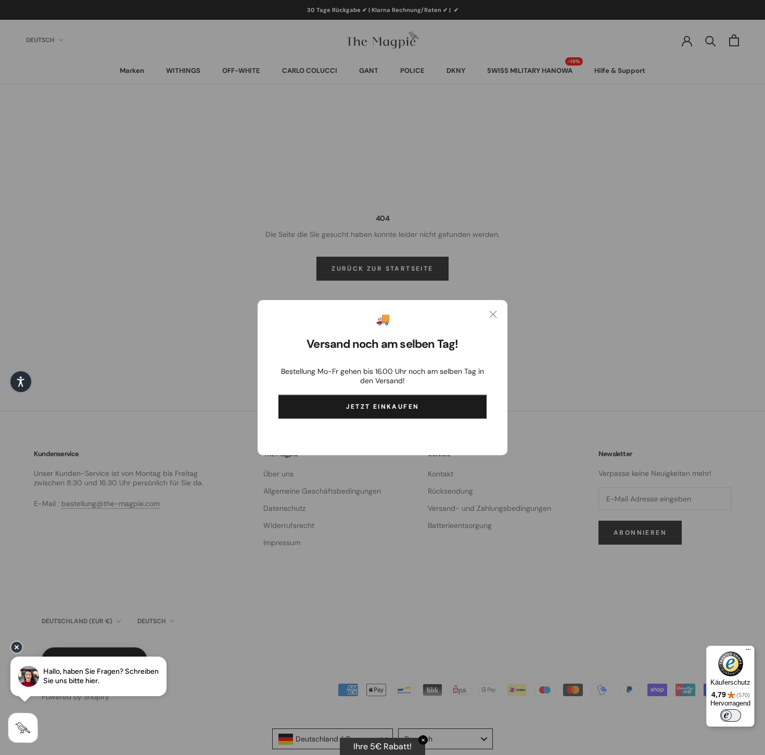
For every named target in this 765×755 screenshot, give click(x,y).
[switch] (730, 715)
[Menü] (748, 652)
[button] (20, 381)
